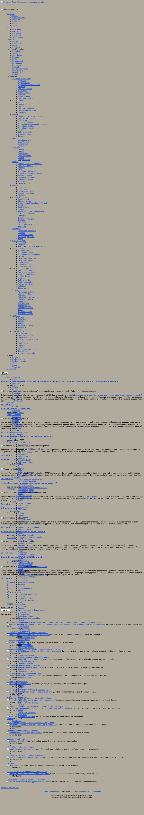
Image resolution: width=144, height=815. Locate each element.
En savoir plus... (7, 405)
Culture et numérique (26, 472)
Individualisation (24, 456)
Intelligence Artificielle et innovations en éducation (26, 755)
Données (21, 608)
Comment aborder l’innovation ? (16, 409)
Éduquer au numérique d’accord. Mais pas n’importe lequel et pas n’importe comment (107, 395)
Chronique (11, 465)
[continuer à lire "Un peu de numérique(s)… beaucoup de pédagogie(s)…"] (30, 692)
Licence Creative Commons (95, 497)
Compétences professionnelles (30, 480)
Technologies (17, 401)
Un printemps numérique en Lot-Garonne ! (21, 557)
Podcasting (22, 579)
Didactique (16, 393)
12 (8, 596)
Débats (15, 379)
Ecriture (21, 513)
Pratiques (16, 411)
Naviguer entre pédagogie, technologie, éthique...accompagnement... (33, 649)
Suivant (10, 604)
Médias (15, 525)
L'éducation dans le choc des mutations (22, 747)
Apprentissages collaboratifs (29, 448)
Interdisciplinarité (24, 460)
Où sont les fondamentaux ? (17, 682)
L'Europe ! (10, 764)
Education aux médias (26, 535)
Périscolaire (17, 721)
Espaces (21, 596)
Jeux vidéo (22, 509)
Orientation (22, 559)
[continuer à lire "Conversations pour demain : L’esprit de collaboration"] (28, 635)
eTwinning (22, 590)
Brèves (15, 387)
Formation (16, 478)
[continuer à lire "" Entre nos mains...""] (16, 643)
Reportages (11, 538)
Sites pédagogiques (25, 628)
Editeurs (15, 421)
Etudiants (16, 431)
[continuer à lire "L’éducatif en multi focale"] (17, 741)
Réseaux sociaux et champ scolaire (31, 610)
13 (8, 598)
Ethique (21, 705)
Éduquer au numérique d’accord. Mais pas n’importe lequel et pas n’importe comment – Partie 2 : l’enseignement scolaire (59, 381)
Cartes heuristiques (25, 563)
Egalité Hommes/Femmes (28, 703)
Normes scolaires (24, 669)
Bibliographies (23, 614)
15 (8, 602)
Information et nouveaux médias (30, 537)
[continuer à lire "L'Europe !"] (12, 766)
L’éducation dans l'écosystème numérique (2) (24, 665)
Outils (9, 442)
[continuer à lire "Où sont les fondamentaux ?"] (19, 684)
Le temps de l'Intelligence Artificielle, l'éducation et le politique (30, 723)
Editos (9, 415)
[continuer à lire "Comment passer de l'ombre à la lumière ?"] (24, 733)
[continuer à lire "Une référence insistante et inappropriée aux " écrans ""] (29, 782)
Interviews (16, 383)
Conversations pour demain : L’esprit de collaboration (27, 633)
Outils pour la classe (25, 462)
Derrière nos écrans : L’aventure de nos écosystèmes (27, 772)
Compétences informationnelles (30, 527)
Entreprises (22, 553)
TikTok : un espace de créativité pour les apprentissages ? (29, 483)
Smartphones (23, 581)
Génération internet (25, 663)
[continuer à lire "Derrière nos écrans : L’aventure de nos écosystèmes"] (28, 774)
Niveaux (10, 719)
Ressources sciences (26, 648)
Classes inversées (25, 565)
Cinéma (21, 468)
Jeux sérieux (23, 508)
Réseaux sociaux (19, 604)
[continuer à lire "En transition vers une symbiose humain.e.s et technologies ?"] (31, 700)
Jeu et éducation (24, 504)
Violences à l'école (10, 459)
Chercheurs (16, 417)
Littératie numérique (25, 543)
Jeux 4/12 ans (23, 506)
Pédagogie (11, 489)
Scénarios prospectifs (26, 600)
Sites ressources (24, 630)
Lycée (14, 729)
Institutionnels (17, 434)
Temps (20, 602)
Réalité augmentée (25, 646)
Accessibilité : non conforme (90, 791)
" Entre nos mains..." (14, 641)
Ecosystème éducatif (26, 661)
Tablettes (21, 584)
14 (8, 600)
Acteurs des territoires (26, 656)
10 (8, 592)
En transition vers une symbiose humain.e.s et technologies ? (30, 698)
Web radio (22, 586)
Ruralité (21, 687)
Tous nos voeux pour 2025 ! (17, 714)
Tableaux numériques (26, 583)
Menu (4, 373)
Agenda (15, 389)
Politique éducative (25, 598)
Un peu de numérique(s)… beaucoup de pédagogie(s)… (28, 690)
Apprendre (22, 444)
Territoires (16, 679)
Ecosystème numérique (27, 594)
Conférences (17, 407)
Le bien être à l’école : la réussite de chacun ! (23, 532)
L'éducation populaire (11, 508)
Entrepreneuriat (24, 551)
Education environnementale (29, 618)
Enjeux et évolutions (25, 486)
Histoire (21, 620)
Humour (21, 515)
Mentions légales (50, 791)
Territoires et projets (25, 677)
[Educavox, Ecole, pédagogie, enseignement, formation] (23, 2)
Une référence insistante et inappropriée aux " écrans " (27, 780)
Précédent (11, 582)
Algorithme (22, 606)
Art (19, 466)
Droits (20, 533)
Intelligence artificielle (26, 638)
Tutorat (20, 500)
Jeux (14, 502)
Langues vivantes (25, 519)
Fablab (20, 569)
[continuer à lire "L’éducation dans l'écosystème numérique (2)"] (25, 667)
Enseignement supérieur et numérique (32, 488)
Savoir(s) (10, 403)
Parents (15, 438)
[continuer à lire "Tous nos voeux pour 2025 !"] (19, 716)
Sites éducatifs (23, 626)
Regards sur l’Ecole (25, 671)
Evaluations (22, 454)
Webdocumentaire (25, 588)
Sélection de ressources (21, 612)
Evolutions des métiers (26, 555)
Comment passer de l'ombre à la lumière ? (23, 731)
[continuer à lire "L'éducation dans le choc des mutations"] (23, 749)
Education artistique (25, 616)
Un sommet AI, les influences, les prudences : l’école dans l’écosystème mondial (37, 706)
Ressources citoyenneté (27, 713)
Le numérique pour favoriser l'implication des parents (27, 436)
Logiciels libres (24, 640)
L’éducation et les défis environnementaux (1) (24, 674)
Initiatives (21, 458)
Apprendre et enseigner (21, 442)
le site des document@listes (21, 497)
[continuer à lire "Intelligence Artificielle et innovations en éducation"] (27, 757)
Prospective (16, 592)
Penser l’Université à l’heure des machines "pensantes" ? (28, 657)
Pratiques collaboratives (27, 577)
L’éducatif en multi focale (16, 739)
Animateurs (16, 415)
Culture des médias (25, 529)
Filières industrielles (20, 433)
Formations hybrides (26, 490)
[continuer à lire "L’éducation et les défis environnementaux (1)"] (25, 676)
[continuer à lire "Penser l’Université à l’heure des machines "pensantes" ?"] (30, 659)
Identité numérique (25, 539)
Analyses (15, 405)
